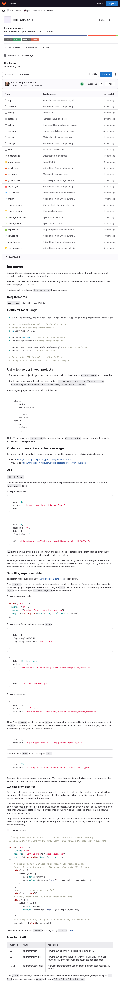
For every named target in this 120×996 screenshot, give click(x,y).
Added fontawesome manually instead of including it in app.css (60, 248)
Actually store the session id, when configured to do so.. (60, 100)
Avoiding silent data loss (52, 579)
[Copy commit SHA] (101, 84)
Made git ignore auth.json (55, 174)
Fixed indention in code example (59, 192)
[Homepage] (4, 3)
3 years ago (109, 192)
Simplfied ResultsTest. (53, 149)
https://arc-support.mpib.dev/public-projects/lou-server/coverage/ (54, 462)
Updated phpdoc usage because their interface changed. (60, 180)
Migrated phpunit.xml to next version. (60, 229)
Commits (14, 47)
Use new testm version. (54, 211)
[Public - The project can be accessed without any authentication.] (32, 20)
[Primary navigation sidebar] (3, 10)
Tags (46, 47)
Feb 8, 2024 (42, 85)
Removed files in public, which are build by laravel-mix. (60, 125)
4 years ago (109, 131)
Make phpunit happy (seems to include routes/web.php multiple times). (60, 137)
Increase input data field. (23, 82)
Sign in (100, 3)
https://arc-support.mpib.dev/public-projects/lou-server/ (44, 459)
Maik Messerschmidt (20, 85)
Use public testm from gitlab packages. (60, 205)
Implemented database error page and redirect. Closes (60, 131)
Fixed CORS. (49, 112)
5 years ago (109, 106)
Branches (31, 47)
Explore (12, 3)
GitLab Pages (28, 55)
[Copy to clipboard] (109, 317)
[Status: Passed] (82, 84)
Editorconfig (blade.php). (55, 155)
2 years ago (109, 100)
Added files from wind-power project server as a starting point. (60, 106)
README (12, 55)
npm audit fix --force (53, 217)
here (71, 930)
